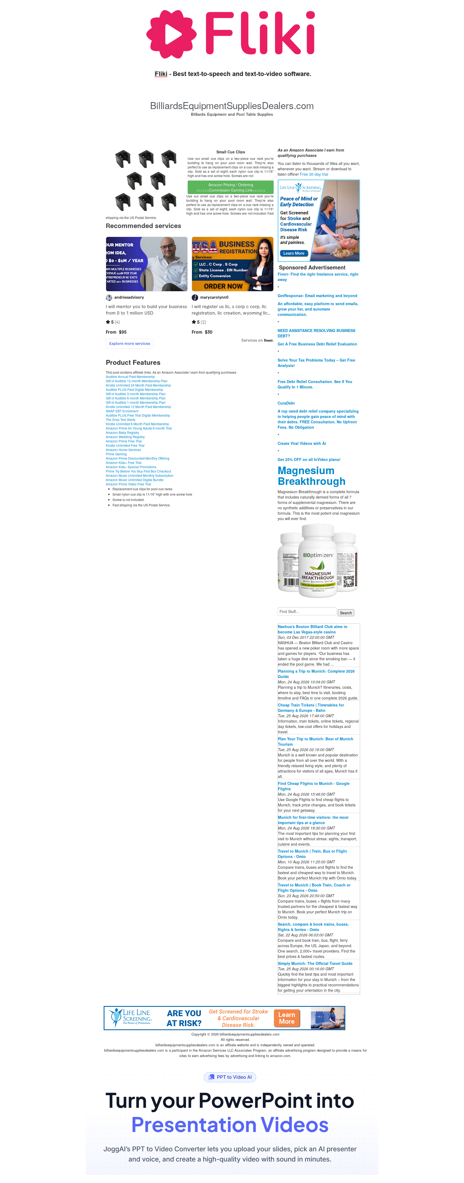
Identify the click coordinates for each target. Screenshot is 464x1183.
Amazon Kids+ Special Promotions (131, 466)
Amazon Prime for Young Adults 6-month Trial (139, 428)
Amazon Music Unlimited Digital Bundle (135, 479)
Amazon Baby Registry (122, 432)
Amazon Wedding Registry (125, 436)
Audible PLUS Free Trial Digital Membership (138, 415)
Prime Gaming (116, 454)
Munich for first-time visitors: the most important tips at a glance (313, 819)
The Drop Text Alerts (120, 419)
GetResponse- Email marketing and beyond (317, 295)
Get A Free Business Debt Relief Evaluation (317, 344)
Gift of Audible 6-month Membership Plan (136, 398)
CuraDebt (286, 403)
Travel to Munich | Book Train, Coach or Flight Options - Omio (314, 887)
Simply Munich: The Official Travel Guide (315, 963)
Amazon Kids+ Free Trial (124, 462)
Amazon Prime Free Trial (124, 441)
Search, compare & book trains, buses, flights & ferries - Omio (313, 926)
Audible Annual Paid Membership (130, 376)
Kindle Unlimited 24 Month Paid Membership (138, 385)
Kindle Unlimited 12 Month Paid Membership (138, 406)
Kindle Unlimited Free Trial (125, 445)
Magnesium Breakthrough (312, 475)
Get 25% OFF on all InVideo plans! (309, 459)
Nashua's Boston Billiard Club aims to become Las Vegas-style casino (312, 629)
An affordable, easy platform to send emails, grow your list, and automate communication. (318, 309)
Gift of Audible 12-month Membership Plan (137, 380)
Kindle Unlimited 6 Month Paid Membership (137, 423)
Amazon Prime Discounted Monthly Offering (137, 458)
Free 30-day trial (314, 174)
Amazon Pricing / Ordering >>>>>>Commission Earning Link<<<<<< (230, 187)
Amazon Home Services (123, 449)
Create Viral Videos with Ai (302, 443)
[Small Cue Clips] (146, 180)
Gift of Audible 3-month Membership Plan (136, 393)
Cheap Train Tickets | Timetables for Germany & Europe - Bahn (311, 707)
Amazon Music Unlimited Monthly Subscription (139, 475)
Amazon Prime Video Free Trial (128, 484)
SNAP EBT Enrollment (122, 411)
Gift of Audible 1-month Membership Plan (136, 402)
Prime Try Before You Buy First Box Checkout (138, 471)
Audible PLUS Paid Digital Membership (134, 389)
